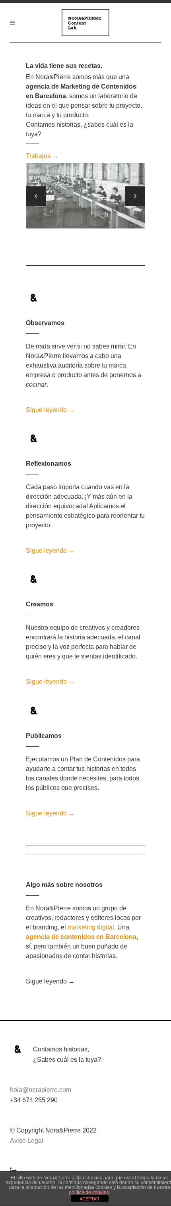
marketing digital (91, 927)
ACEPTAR (89, 1198)
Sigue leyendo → (50, 410)
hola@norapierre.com (40, 1089)
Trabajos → (42, 156)
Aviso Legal (26, 1140)
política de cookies (89, 1192)
